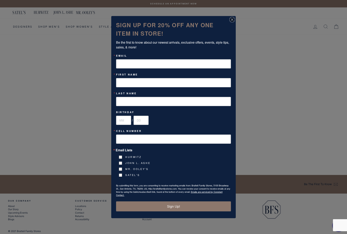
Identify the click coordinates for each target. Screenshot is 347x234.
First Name (127, 74)
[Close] (232, 19)
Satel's (132, 175)
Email (121, 55)
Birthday (125, 112)
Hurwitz (133, 157)
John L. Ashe (137, 163)
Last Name (126, 93)
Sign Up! (173, 206)
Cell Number (129, 131)
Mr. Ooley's (137, 169)
